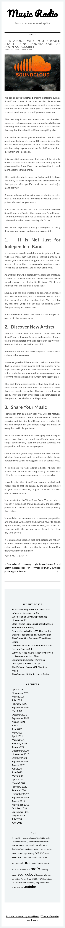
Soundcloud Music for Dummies (28, 659)
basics (48, 838)
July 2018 (17, 819)
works (42, 882)
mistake (43, 857)
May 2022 (17, 711)
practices (15, 869)
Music (23, 556)
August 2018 (18, 815)
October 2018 (19, 808)
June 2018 (17, 822)
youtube (29, 887)
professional (25, 869)
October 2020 (19, 757)
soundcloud (27, 874)
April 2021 (17, 736)
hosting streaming (27, 853)
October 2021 (19, 714)
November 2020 (20, 754)
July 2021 (17, 725)
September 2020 (20, 761)
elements (23, 845)
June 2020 (17, 772)
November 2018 (20, 804)
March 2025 (18, 696)
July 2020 (17, 768)
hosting (43, 849)
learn (20, 857)
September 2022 (20, 707)
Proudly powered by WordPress (22, 916)
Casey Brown (26, 49)
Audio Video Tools (33, 838)
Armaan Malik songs (19, 838)
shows (14, 875)
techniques (17, 882)
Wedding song (33, 883)
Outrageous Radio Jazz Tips (26, 663)
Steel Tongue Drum (23, 879)
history (36, 849)
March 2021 (18, 739)
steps (34, 878)
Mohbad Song (17, 863)
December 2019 (20, 793)
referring (44, 869)
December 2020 (20, 750)
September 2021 (20, 718)
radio (35, 868)
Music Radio (32, 13)
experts (31, 845)
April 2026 (17, 689)
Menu (32, 34)
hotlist (39, 853)
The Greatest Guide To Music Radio (30, 674)
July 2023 (17, 700)
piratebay (45, 863)
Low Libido (27, 857)
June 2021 (17, 729)
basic (43, 838)
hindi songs (29, 849)
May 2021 (17, 732)
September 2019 (20, 797)
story (40, 879)
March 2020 (18, 783)
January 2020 (19, 790)
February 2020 (19, 786)
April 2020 (17, 779)
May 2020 (17, 775)
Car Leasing (23, 842)
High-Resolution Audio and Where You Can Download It (46, 568)
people (38, 863)
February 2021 (19, 743)
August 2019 (18, 801)
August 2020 (18, 765)
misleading (36, 857)
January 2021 (19, 747)
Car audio (15, 842)
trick (25, 882)
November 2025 (20, 692)
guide (39, 845)
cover (31, 842)
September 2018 (20, 811)
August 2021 (18, 721)
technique (47, 879)
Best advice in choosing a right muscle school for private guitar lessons (18, 568)
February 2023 (19, 703)
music (30, 97)
